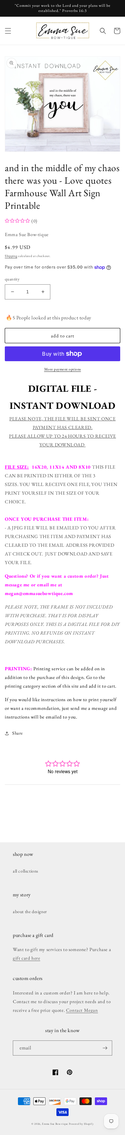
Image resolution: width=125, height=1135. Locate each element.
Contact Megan (82, 1010)
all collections (25, 871)
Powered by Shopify (81, 1123)
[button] (8, 31)
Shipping (11, 256)
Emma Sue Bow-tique (55, 1123)
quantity (12, 279)
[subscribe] (105, 1048)
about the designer (30, 911)
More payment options (62, 369)
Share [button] (17, 733)
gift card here (26, 958)
